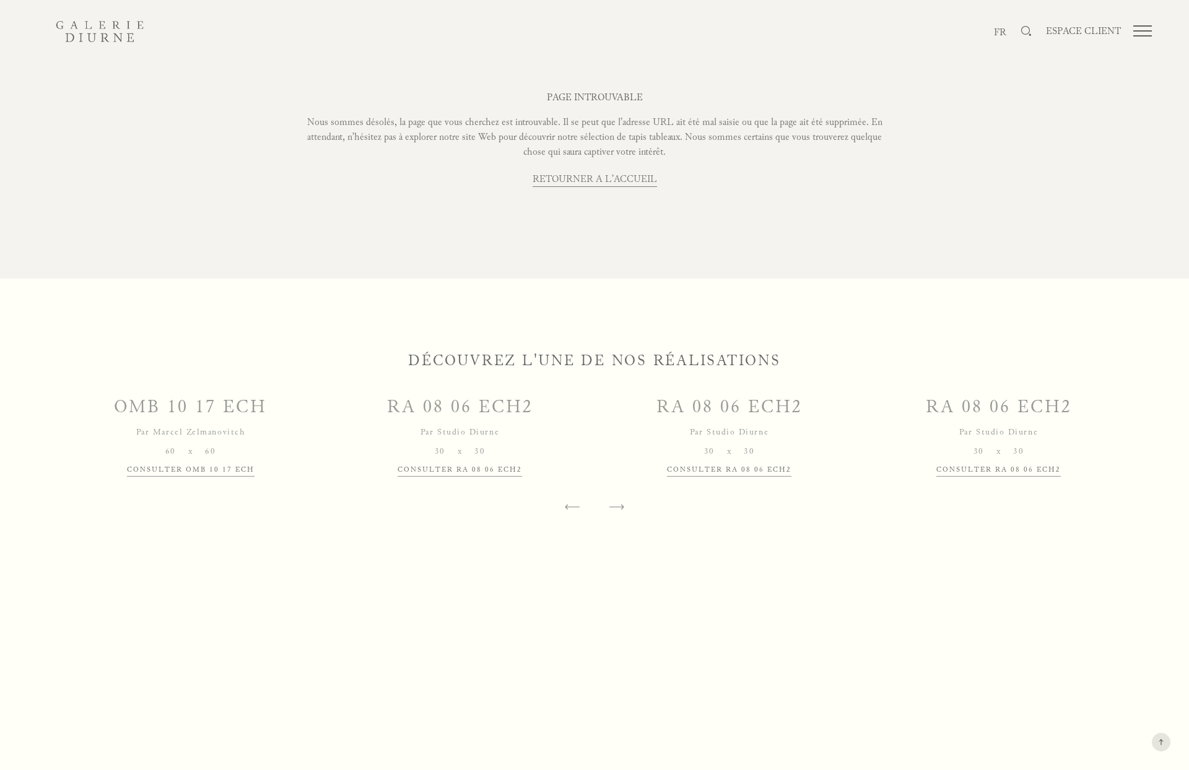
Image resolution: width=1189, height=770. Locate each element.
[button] (572, 506)
